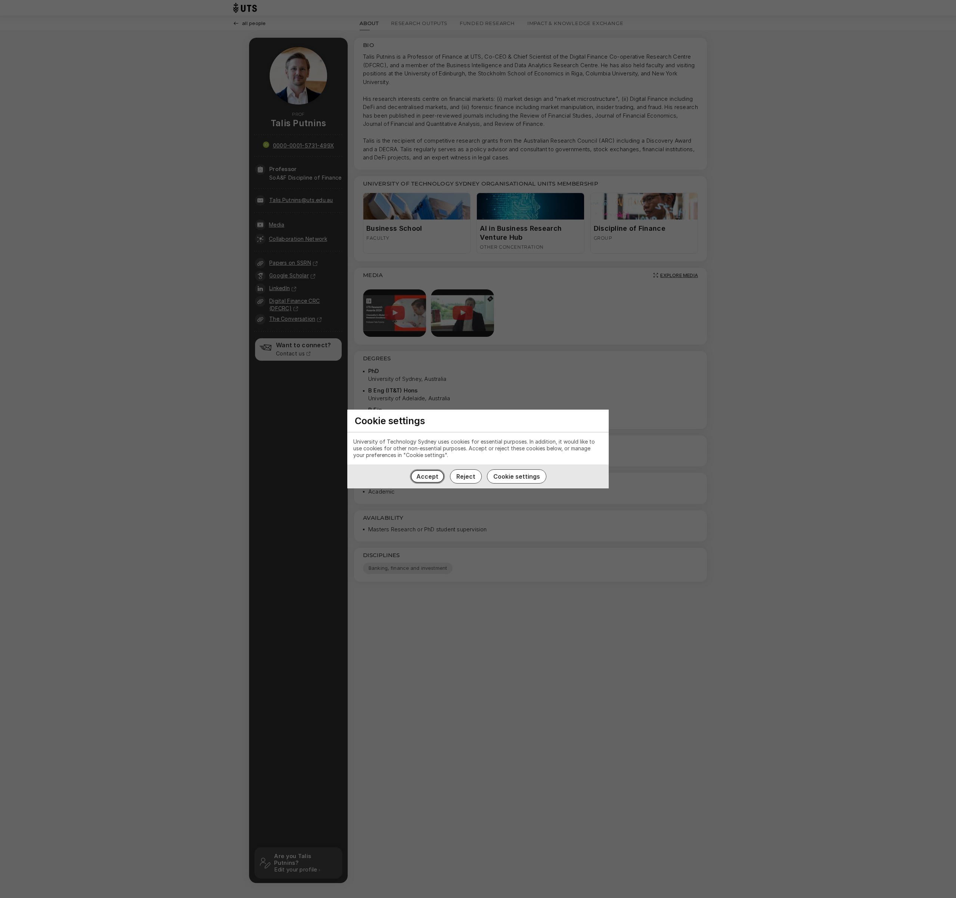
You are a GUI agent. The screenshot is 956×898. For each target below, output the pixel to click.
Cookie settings (516, 476)
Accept (427, 476)
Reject (465, 476)
